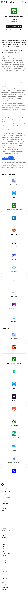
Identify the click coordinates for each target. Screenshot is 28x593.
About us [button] (4, 562)
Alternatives (5, 328)
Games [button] (3, 521)
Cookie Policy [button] (5, 578)
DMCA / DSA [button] (5, 587)
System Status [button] (5, 555)
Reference (14, 21)
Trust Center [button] (4, 573)
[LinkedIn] (4, 488)
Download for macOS (15, 26)
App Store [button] (10, 29)
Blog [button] (3, 551)
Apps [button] (3, 519)
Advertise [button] (4, 537)
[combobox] (8, 491)
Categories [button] (4, 524)
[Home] (7, 2)
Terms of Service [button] (6, 584)
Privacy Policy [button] (5, 576)
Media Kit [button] (4, 567)
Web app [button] (4, 508)
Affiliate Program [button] (6, 553)
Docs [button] (3, 546)
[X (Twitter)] (2, 488)
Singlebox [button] (4, 512)
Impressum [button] (4, 589)
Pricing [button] (3, 544)
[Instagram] (8, 488)
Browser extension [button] (6, 505)
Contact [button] (3, 548)
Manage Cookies (4, 494)
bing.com (14, 19)
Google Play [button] (19, 29)
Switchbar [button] (4, 510)
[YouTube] (6, 488)
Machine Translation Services (8, 159)
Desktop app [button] (5, 503)
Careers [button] (3, 564)
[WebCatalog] (2, 484)
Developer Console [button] (6, 530)
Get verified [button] (4, 533)
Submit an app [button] (5, 535)
